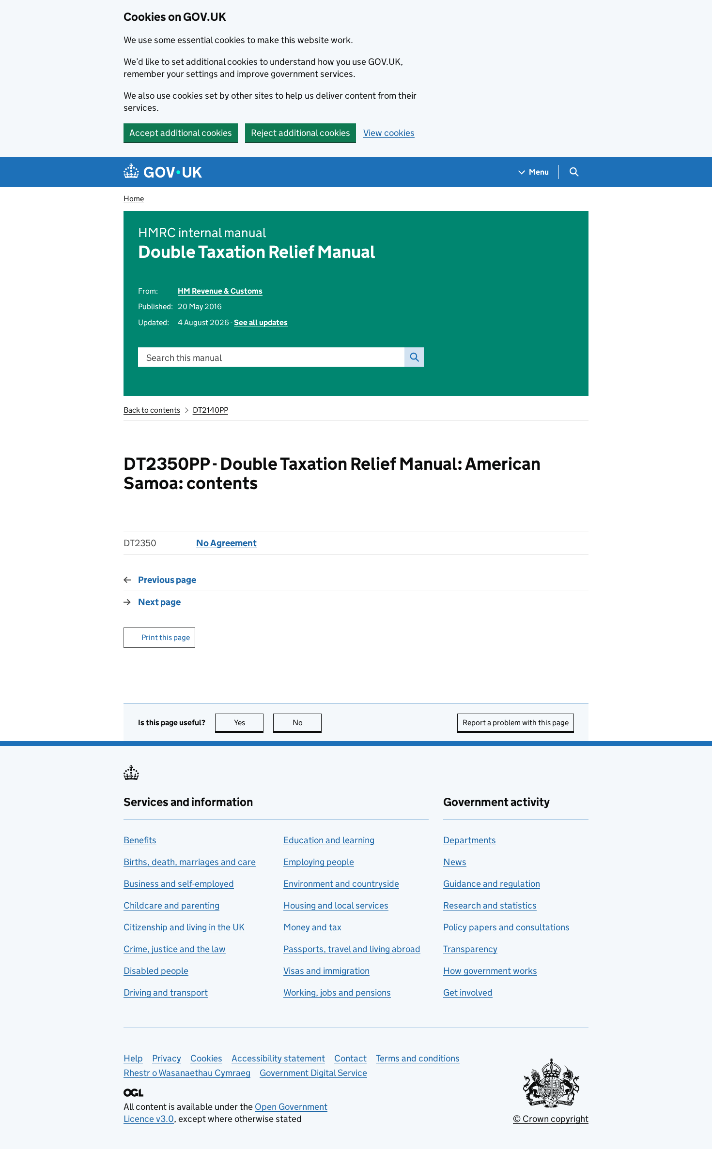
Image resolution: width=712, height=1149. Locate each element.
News (454, 861)
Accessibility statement (278, 1058)
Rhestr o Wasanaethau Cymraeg (187, 1072)
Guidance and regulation (491, 883)
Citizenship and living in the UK (184, 927)
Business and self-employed (179, 883)
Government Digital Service (313, 1072)
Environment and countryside (341, 883)
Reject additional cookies (300, 132)
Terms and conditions (418, 1058)
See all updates (261, 322)
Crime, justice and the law (175, 949)
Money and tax (312, 927)
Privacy (166, 1058)
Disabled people (156, 970)
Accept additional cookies (180, 132)
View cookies (389, 132)
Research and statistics (490, 905)
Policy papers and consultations (506, 927)
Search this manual (184, 357)
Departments (469, 840)
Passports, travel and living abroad (351, 949)
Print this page (165, 637)
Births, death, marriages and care (190, 861)
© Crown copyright (550, 1118)
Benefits (140, 840)
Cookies (206, 1058)
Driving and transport (166, 992)
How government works (490, 970)
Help (133, 1058)
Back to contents (152, 410)
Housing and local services (335, 905)
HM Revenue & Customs (220, 291)
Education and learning (328, 840)
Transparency (470, 949)
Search (414, 357)
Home (134, 198)
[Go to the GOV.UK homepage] (163, 172)
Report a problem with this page (516, 722)
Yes (248, 722)
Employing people (318, 861)
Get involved (468, 992)
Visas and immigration (326, 970)
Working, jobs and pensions (337, 992)
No (307, 722)
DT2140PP (210, 410)
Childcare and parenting (171, 905)
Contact (350, 1058)
